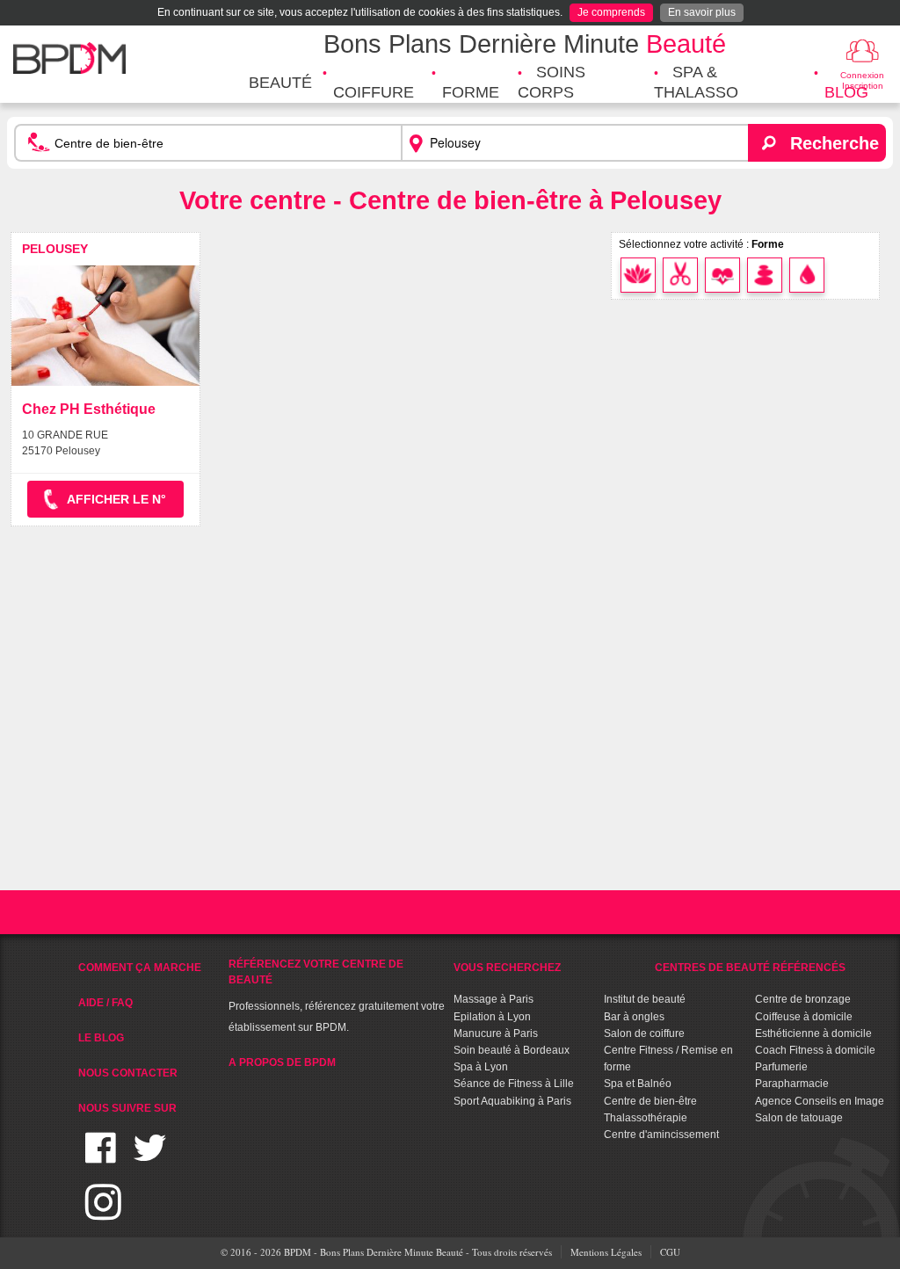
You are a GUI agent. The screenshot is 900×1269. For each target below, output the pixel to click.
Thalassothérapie (645, 1118)
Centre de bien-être (650, 1101)
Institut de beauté (645, 999)
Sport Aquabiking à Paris (512, 1101)
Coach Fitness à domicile (815, 1050)
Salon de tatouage (799, 1118)
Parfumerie (781, 1067)
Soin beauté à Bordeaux (512, 1050)
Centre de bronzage (803, 999)
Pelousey (55, 249)
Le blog (101, 1038)
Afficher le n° (116, 499)
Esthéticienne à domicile (813, 1033)
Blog (846, 92)
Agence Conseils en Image (819, 1101)
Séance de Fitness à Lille (514, 1083)
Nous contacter (128, 1073)
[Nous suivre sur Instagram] (103, 1212)
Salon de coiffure (644, 1033)
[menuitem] (280, 83)
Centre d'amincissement (661, 1134)
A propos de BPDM (282, 1062)
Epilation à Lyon (492, 1017)
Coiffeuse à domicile (804, 1017)
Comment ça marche (139, 967)
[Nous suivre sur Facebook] (100, 1158)
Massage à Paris (493, 999)
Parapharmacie (792, 1083)
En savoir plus (702, 12)
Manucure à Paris (496, 1033)
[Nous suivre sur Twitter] (150, 1158)
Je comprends (611, 12)
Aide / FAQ (105, 1003)
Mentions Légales (606, 1251)
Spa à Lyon (481, 1067)
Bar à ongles (634, 1017)
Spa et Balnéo (637, 1083)
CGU (670, 1251)
